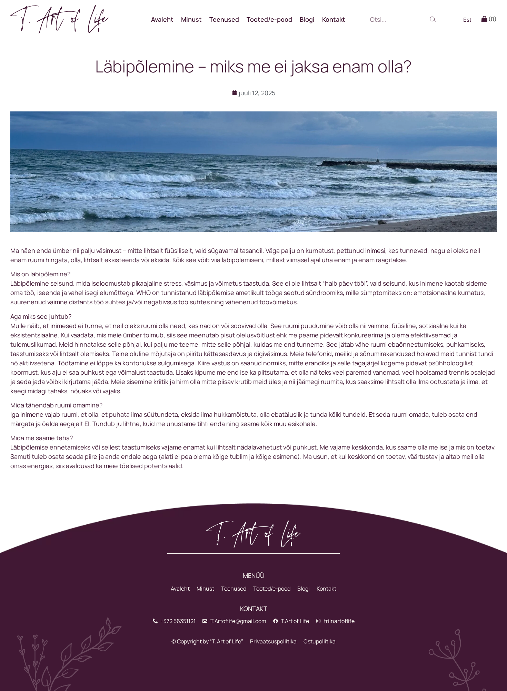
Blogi (307, 19)
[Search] (427, 19)
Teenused (224, 19)
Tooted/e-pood (269, 19)
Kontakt (333, 19)
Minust (191, 19)
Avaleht (162, 19)
